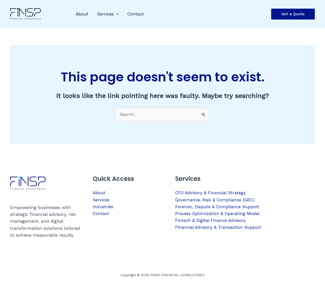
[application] (116, 14)
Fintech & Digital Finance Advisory (210, 220)
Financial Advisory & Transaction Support (218, 227)
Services (105, 13)
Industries (103, 206)
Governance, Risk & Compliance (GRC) (214, 199)
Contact (135, 13)
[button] (293, 14)
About (82, 13)
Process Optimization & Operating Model (217, 213)
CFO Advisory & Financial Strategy (210, 192)
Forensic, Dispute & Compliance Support (217, 206)
